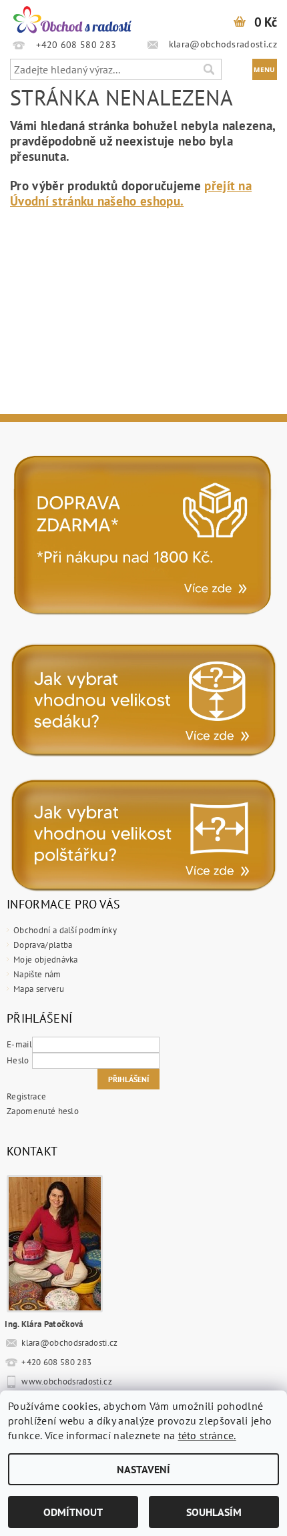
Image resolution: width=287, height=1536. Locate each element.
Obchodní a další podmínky (65, 930)
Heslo (18, 1060)
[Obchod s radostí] (71, 17)
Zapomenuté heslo (43, 1111)
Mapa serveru (38, 989)
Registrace (26, 1096)
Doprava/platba (42, 945)
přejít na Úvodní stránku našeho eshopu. (131, 193)
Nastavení (143, 1469)
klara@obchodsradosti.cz (69, 1342)
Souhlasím (214, 1512)
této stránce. (207, 1435)
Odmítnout (73, 1512)
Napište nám (37, 974)
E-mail (19, 1044)
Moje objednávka (45, 959)
